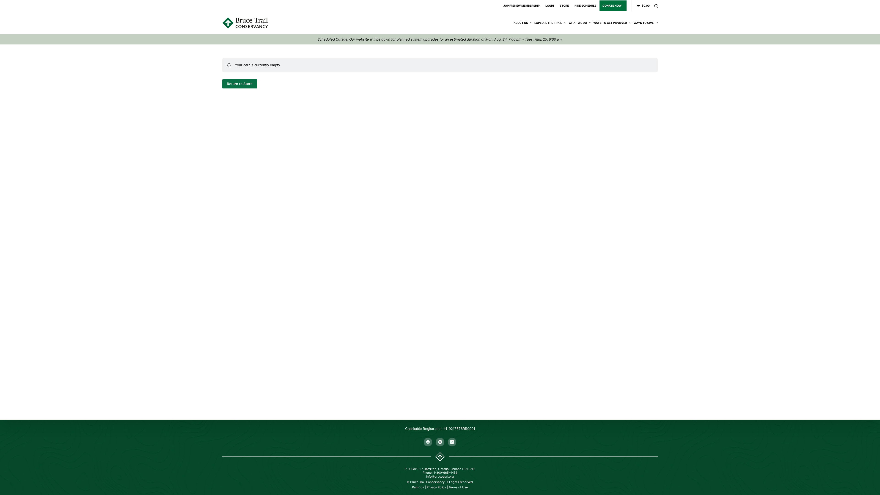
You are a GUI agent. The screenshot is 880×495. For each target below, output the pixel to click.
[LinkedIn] (452, 442)
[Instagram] (440, 442)
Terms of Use (458, 487)
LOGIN (549, 5)
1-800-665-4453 (445, 472)
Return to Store (240, 84)
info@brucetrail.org (440, 476)
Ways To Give (644, 23)
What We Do (578, 23)
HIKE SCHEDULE (585, 5)
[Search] (656, 6)
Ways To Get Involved (610, 23)
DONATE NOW (612, 5)
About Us (521, 23)
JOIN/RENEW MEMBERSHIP (521, 5)
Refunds (418, 487)
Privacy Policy (436, 487)
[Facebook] (428, 442)
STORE (564, 5)
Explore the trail (548, 23)
